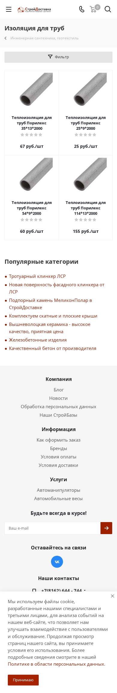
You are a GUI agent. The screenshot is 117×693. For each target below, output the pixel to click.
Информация (59, 429)
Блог (59, 390)
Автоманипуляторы (58, 490)
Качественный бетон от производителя (52, 348)
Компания (59, 379)
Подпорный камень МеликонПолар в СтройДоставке (50, 303)
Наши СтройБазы (58, 415)
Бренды (58, 448)
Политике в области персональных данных (56, 664)
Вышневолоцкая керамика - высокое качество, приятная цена (49, 327)
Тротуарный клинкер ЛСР (37, 276)
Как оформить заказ (58, 440)
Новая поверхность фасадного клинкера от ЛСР (56, 288)
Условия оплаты (58, 457)
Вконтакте (57, 562)
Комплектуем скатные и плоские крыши (53, 316)
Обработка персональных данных (58, 406)
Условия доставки (58, 465)
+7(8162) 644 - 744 (61, 591)
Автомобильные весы (58, 498)
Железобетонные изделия (38, 340)
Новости (58, 398)
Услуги (58, 479)
